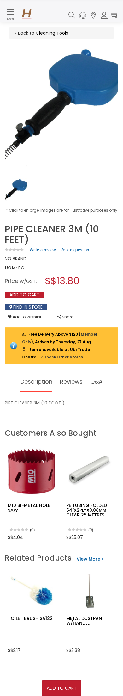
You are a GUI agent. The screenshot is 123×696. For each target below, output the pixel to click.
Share (67, 317)
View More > (90, 559)
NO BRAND (15, 259)
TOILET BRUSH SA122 (30, 618)
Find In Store (27, 307)
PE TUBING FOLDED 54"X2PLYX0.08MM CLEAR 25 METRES (86, 510)
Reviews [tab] (71, 382)
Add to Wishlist (26, 317)
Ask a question (75, 249)
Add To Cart (62, 688)
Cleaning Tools (52, 33)
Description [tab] (36, 382)
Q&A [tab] (96, 382)
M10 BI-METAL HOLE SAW (29, 507)
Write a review (43, 251)
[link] (14, 249)
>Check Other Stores (62, 357)
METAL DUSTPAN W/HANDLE (84, 620)
